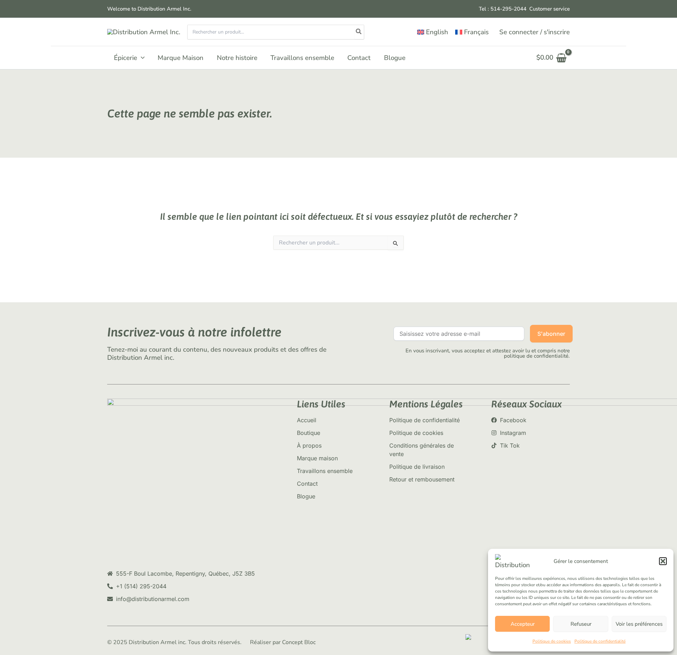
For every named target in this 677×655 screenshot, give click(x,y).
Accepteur (523, 623)
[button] (662, 561)
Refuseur (581, 623)
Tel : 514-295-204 (501, 8)
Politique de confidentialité (600, 641)
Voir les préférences (639, 623)
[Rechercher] (359, 32)
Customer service (549, 8)
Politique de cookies (551, 641)
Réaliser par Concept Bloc (283, 642)
